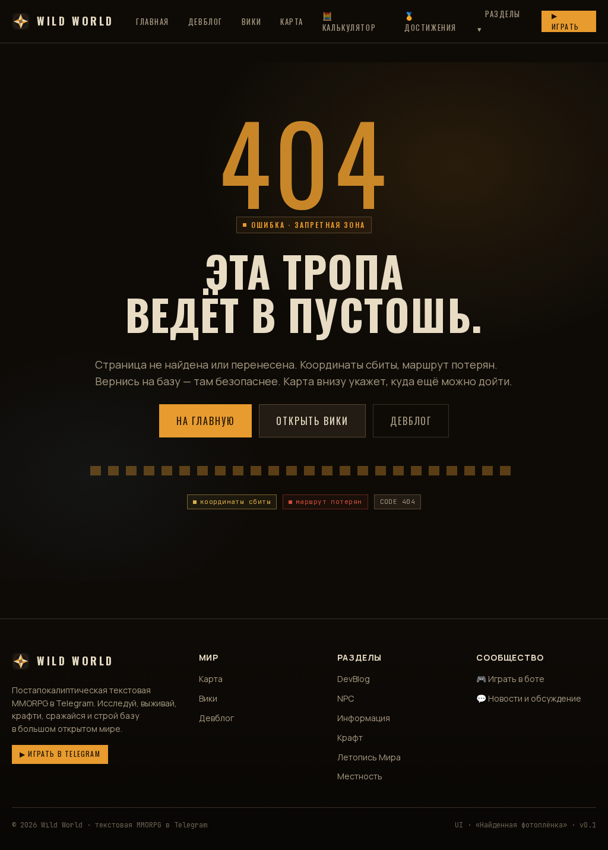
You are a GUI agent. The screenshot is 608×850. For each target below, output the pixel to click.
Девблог (205, 21)
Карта (291, 21)
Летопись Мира (369, 757)
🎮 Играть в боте (510, 678)
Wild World (75, 20)
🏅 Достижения (430, 21)
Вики (251, 21)
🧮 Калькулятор (349, 21)
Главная (152, 21)
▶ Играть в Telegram (60, 753)
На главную (205, 421)
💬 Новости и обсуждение (528, 698)
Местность (359, 776)
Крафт (350, 737)
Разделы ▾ (499, 21)
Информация (363, 718)
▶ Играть (566, 21)
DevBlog (353, 678)
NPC (345, 698)
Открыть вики (312, 421)
